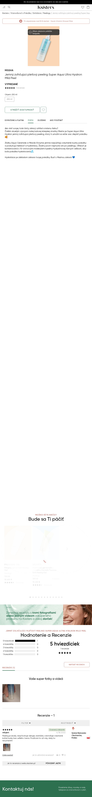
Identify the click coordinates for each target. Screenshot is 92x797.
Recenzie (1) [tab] (8, 668)
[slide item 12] (62, 597)
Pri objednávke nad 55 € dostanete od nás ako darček (46, 2)
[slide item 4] (39, 597)
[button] (11, 693)
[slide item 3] (36, 597)
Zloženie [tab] (42, 120)
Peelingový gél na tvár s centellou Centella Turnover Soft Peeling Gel (45, 570)
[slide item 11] (59, 597)
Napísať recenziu (77, 665)
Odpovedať (7, 755)
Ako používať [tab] (56, 120)
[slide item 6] (44, 597)
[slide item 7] (47, 597)
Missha (9, 70)
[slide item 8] (50, 597)
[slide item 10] (56, 597)
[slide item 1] (30, 597)
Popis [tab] (30, 120)
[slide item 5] (42, 597)
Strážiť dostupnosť (22, 110)
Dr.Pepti (37, 565)
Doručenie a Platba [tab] (14, 120)
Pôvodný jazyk (53, 763)
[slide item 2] (33, 597)
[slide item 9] (53, 597)
